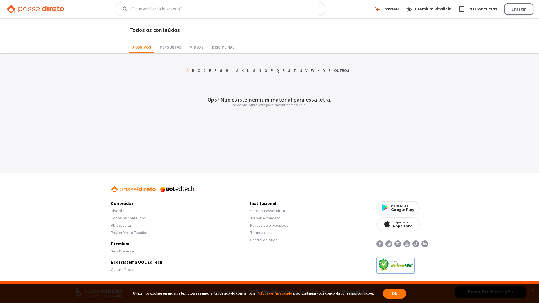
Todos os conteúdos (128, 218)
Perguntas (171, 47)
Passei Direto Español (129, 233)
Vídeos (197, 47)
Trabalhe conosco (265, 218)
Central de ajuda (263, 240)
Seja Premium (122, 251)
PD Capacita (121, 226)
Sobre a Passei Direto (268, 211)
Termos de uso (263, 233)
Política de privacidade (269, 226)
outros (341, 71)
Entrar (518, 9)
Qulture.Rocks (123, 270)
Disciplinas (223, 47)
